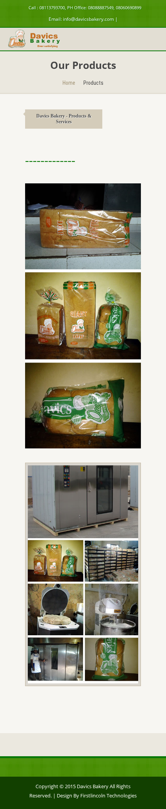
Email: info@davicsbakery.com (81, 19)
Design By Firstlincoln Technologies (97, 795)
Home (69, 83)
